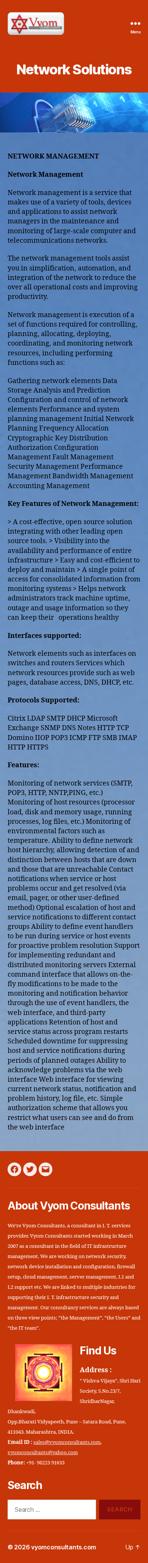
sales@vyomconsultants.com (67, 1442)
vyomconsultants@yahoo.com (43, 1453)
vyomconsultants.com (63, 1547)
